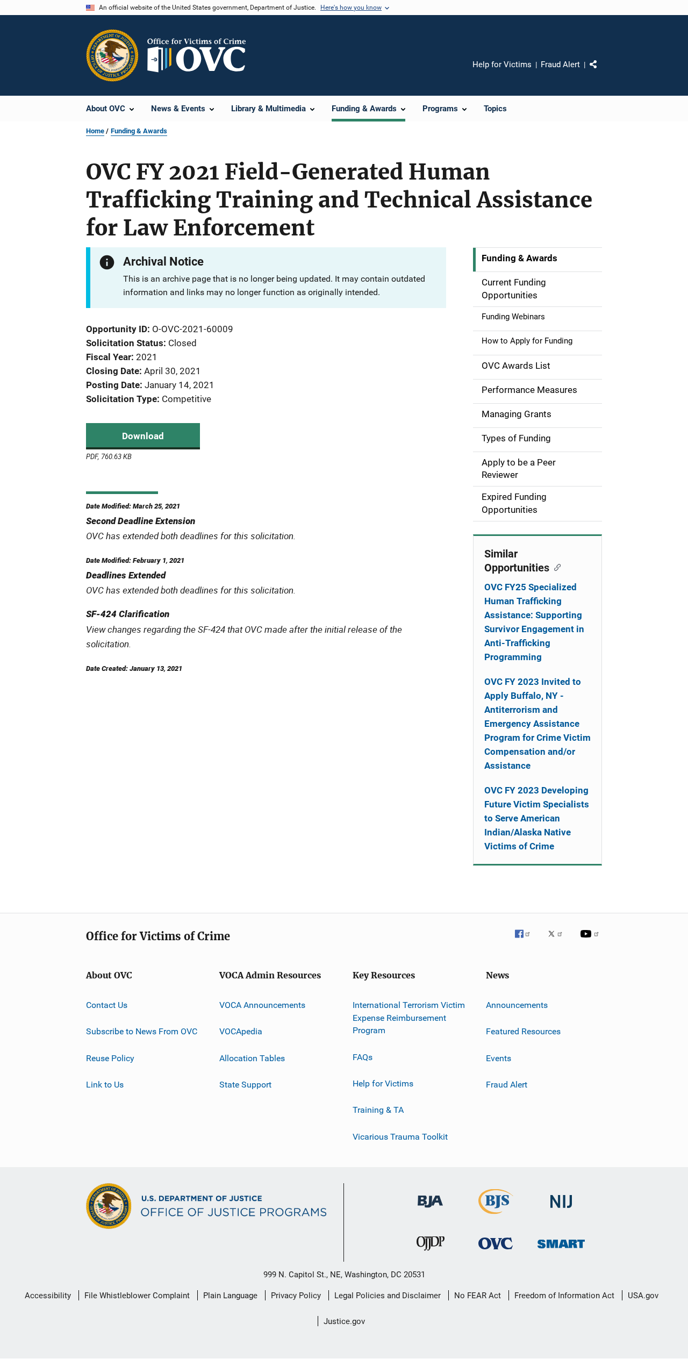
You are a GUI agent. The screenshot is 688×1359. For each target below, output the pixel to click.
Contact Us (106, 1005)
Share (602, 72)
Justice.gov (344, 1321)
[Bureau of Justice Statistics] (495, 1216)
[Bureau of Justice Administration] (430, 1209)
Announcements (517, 1005)
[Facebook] (527, 941)
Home (95, 131)
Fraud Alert (560, 64)
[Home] (201, 55)
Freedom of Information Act (564, 1295)
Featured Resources (523, 1031)
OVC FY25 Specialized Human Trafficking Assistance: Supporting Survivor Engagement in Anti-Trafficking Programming (534, 622)
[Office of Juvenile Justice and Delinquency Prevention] (431, 1252)
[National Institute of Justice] (561, 1209)
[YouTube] (591, 941)
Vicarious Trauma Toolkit (400, 1137)
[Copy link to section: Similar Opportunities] (555, 566)
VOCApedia (240, 1031)
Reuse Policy (110, 1058)
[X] (559, 941)
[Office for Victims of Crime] (495, 1251)
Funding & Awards (139, 131)
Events (498, 1058)
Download (143, 436)
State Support (245, 1084)
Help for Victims (502, 64)
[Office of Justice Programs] (112, 55)
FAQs (362, 1057)
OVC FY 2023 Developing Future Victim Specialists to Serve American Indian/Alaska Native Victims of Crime (536, 818)
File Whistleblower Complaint (137, 1295)
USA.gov (643, 1295)
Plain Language (230, 1295)
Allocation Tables (252, 1058)
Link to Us (105, 1084)
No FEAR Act (477, 1295)
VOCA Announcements (262, 1005)
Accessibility (48, 1295)
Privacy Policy (296, 1295)
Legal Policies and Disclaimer (387, 1295)
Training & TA (378, 1110)
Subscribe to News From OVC (141, 1031)
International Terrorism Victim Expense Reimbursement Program (409, 1018)
